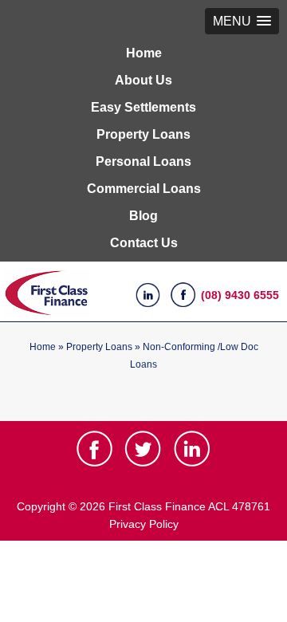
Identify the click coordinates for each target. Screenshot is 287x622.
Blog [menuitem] (143, 215)
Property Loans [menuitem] (143, 134)
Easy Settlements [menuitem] (143, 107)
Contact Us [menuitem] (144, 243)
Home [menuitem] (144, 53)
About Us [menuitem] (143, 80)
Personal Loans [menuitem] (143, 161)
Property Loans (99, 346)
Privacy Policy (144, 524)
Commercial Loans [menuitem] (144, 188)
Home (42, 346)
